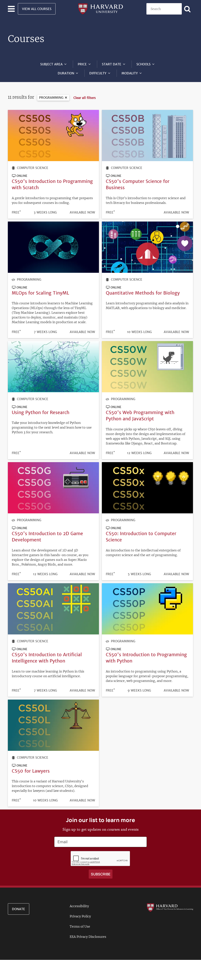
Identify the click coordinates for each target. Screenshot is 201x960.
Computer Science (32, 168)
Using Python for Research (40, 412)
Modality (130, 73)
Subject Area (51, 64)
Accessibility (79, 906)
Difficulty (97, 73)
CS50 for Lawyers (31, 771)
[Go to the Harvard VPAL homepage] (170, 907)
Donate (18, 909)
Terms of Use (80, 926)
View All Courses (36, 9)
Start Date (111, 64)
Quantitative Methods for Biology (143, 293)
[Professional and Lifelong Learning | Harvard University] (100, 8)
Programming (51, 97)
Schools (143, 64)
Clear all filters (84, 98)
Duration (66, 73)
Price (82, 64)
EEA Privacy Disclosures (88, 937)
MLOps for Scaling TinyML (40, 293)
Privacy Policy (80, 916)
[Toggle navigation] (11, 9)
